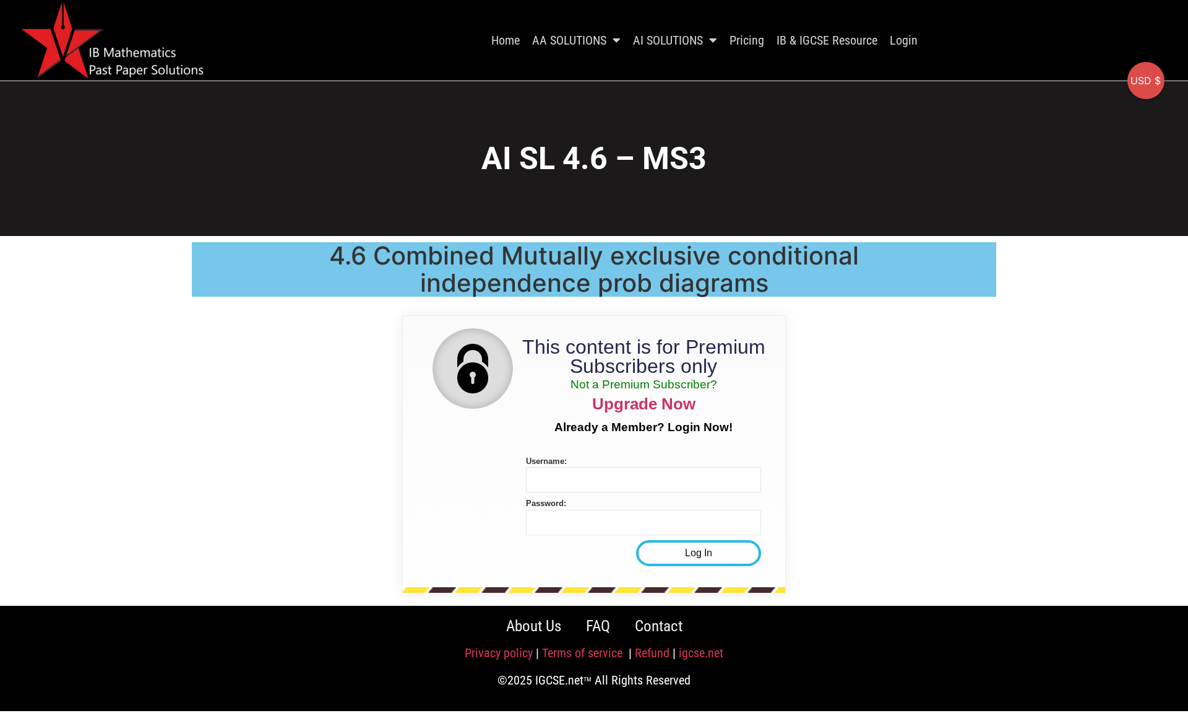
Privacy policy (499, 652)
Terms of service (584, 652)
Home (505, 40)
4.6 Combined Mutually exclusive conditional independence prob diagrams (594, 269)
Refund (652, 652)
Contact (658, 626)
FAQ (598, 626)
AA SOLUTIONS (569, 40)
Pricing (747, 40)
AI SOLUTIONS (668, 40)
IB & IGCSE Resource (827, 40)
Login (904, 40)
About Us (533, 626)
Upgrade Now (643, 404)
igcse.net (701, 652)
